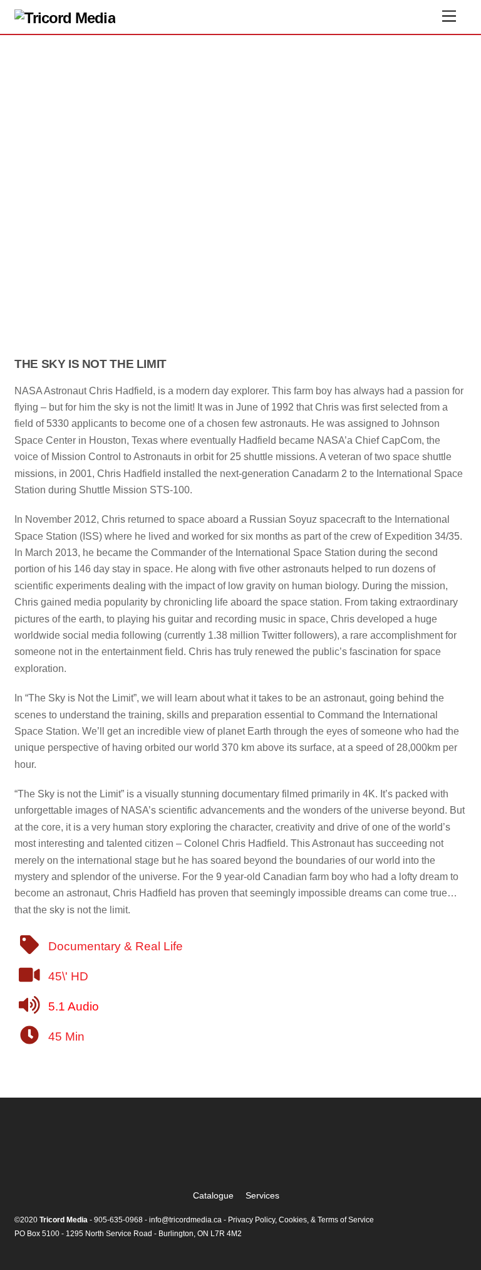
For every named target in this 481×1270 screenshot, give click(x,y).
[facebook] (242, 1155)
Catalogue (213, 1195)
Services (262, 1195)
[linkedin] (277, 1155)
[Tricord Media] (64, 17)
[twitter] (206, 1155)
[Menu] (449, 16)
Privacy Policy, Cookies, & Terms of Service (301, 1219)
